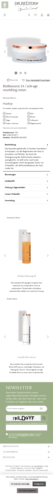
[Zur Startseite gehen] (26, 6)
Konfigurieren (39, 484)
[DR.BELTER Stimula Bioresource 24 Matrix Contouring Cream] (26, 51)
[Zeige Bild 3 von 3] (25, 73)
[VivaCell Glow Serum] (26, 328)
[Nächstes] (48, 51)
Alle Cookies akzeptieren (27, 491)
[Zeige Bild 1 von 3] (16, 73)
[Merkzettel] (35, 15)
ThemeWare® (43, 470)
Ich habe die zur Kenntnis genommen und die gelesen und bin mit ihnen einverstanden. (25, 435)
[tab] (26, 156)
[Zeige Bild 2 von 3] (20, 73)
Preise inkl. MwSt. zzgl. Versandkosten (15, 128)
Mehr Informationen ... (32, 479)
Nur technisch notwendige (20, 484)
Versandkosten (38, 466)
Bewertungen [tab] (10, 174)
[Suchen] (29, 15)
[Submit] (41, 409)
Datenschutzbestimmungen (25, 434)
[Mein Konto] (42, 15)
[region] (26, 51)
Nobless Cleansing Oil (26, 276)
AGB (22, 436)
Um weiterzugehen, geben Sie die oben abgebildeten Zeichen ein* (26, 423)
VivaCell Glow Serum (26, 357)
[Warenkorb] (48, 15)
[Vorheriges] (5, 51)
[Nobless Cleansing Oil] (26, 246)
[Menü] (4, 15)
